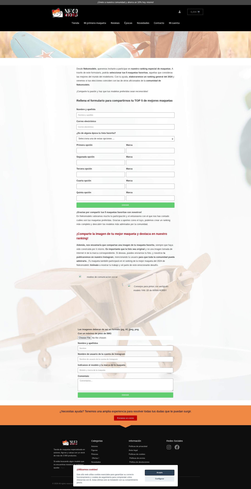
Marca (129, 145)
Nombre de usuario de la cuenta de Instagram (101, 354)
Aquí (62, 468)
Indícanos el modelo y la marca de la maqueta (101, 365)
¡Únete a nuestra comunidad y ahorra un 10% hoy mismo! (125, 2)
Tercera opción (84, 168)
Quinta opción (83, 192)
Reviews (115, 23)
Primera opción (84, 145)
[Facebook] (177, 447)
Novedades (143, 23)
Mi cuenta (174, 23)
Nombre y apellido (85, 109)
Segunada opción (85, 157)
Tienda (75, 23)
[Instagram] (168, 447)
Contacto (159, 23)
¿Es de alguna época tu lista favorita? (96, 133)
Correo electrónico (86, 121)
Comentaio (83, 376)
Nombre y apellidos (88, 343)
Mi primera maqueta (95, 23)
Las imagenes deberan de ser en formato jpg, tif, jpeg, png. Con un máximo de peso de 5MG (108, 331)
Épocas (128, 23)
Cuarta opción (83, 180)
